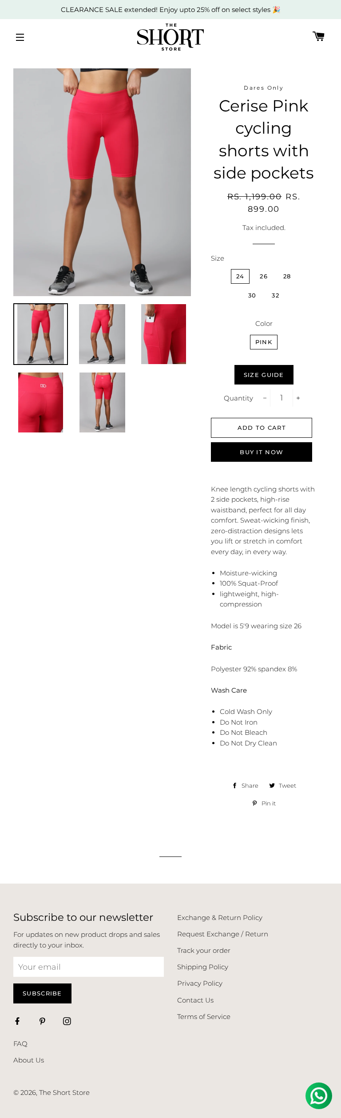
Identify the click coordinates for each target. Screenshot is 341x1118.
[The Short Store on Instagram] (68, 1022)
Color (264, 323)
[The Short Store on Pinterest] (43, 1022)
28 (287, 276)
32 (275, 295)
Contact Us (195, 1000)
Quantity (238, 398)
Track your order (203, 950)
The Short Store (64, 1092)
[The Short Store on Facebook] (18, 1022)
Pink (263, 341)
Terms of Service (203, 1016)
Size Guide (264, 374)
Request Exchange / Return (222, 934)
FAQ (20, 1043)
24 (240, 276)
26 (264, 276)
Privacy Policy (199, 983)
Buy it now (261, 452)
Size (217, 258)
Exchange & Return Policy (219, 917)
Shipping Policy (202, 967)
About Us (28, 1060)
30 (252, 295)
